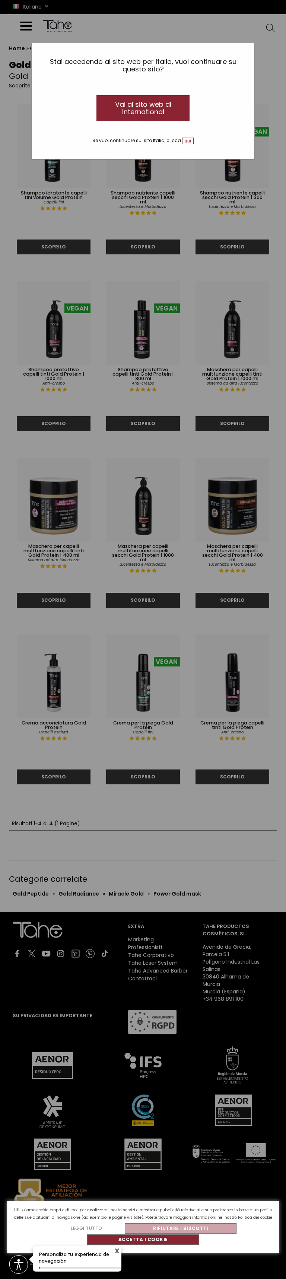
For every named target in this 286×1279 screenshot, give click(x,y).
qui (188, 141)
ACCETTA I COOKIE (143, 1239)
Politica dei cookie (255, 1217)
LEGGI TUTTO (86, 1228)
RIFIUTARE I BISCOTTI (181, 1228)
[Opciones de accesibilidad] (18, 1265)
